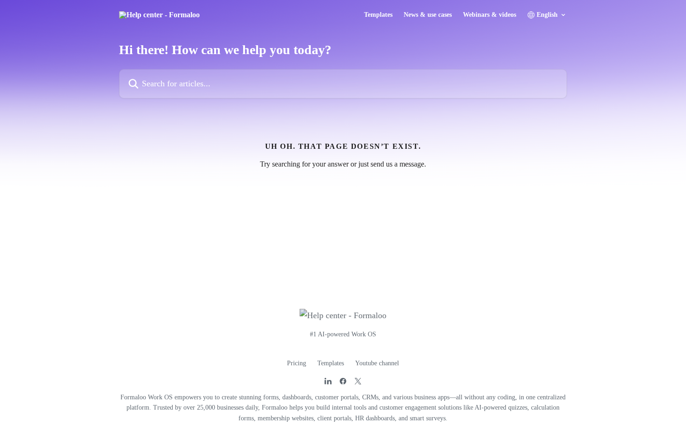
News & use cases (428, 15)
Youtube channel (377, 363)
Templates (378, 15)
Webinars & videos (489, 15)
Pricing (296, 363)
